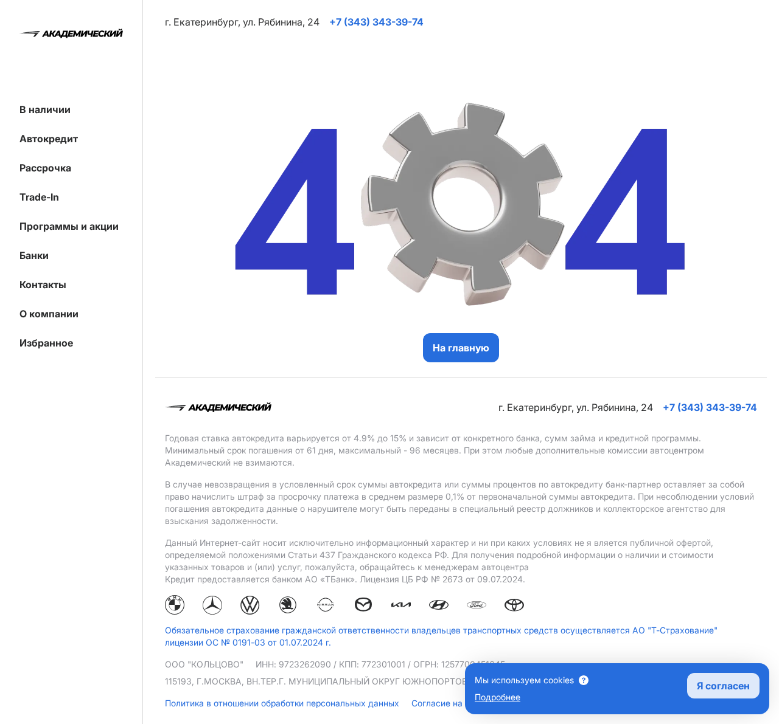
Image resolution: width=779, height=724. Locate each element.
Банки (34, 255)
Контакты (42, 284)
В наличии (45, 109)
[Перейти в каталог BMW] (174, 606)
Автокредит (48, 139)
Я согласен (723, 686)
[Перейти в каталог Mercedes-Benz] (212, 606)
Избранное (46, 343)
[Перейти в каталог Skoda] (288, 606)
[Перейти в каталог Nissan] (325, 606)
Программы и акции (69, 226)
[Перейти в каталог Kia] (401, 606)
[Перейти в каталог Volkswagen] (250, 606)
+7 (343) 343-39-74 (710, 407)
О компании (49, 314)
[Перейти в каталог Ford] (476, 606)
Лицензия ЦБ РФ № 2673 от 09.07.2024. (442, 579)
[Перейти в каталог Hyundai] (439, 606)
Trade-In (39, 197)
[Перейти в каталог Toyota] (514, 606)
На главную (461, 348)
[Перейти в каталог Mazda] (363, 606)
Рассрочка (45, 168)
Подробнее (497, 697)
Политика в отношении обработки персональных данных (283, 703)
